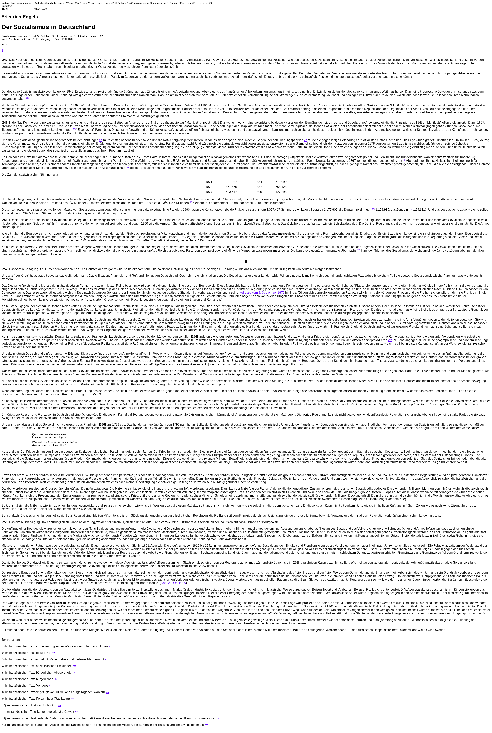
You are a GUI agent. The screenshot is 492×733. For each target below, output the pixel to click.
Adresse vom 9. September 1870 (262, 292)
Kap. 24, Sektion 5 (173, 583)
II (2, 50)
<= (110, 646)
